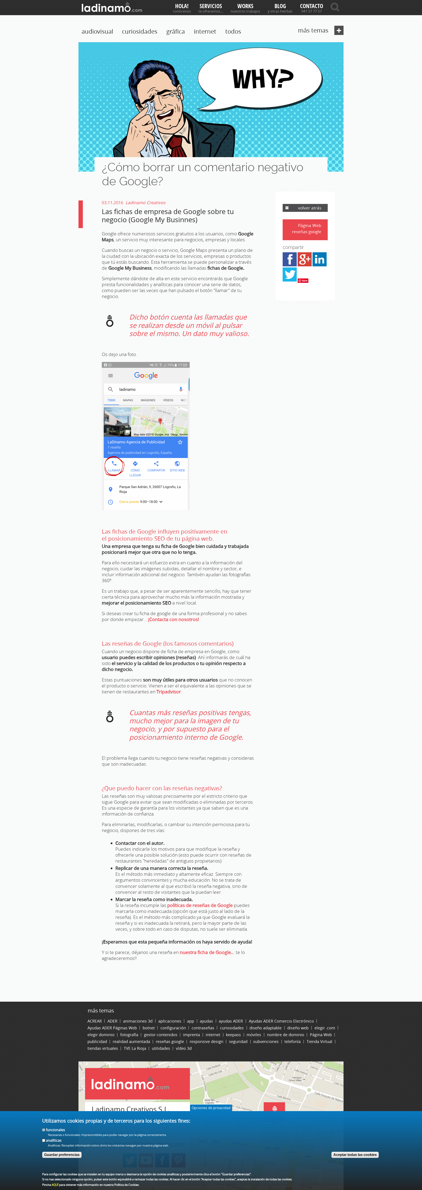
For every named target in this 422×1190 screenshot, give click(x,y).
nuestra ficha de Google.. (207, 952)
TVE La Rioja (135, 1048)
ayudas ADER (231, 1020)
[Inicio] (112, 7)
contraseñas (203, 1027)
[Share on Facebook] (290, 265)
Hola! (182, 6)
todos (233, 31)
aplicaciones (169, 1020)
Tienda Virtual (319, 1041)
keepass (233, 1034)
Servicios (211, 6)
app (190, 1020)
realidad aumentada (131, 1041)
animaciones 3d (138, 1020)
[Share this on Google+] (305, 265)
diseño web (298, 1027)
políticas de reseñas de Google (200, 905)
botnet (149, 1027)
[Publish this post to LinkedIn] (320, 265)
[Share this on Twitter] (290, 280)
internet (205, 31)
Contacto (311, 6)
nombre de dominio (285, 1034)
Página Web (309, 225)
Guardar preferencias (62, 1155)
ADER (112, 1020)
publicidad (97, 1041)
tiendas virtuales (102, 1048)
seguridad (238, 1041)
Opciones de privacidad (211, 1107)
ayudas (206, 1020)
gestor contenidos (160, 1034)
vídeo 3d (184, 1048)
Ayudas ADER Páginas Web (112, 1027)
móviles (254, 1034)
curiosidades (139, 31)
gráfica (175, 31)
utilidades (161, 1048)
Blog (280, 6)
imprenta (191, 1034)
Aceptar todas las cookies (355, 1155)
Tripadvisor (168, 692)
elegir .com (325, 1027)
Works (245, 6)
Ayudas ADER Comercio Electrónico (281, 1020)
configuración (173, 1027)
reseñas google (306, 232)
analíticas (54, 1140)
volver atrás (309, 208)
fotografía (129, 1034)
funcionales (55, 1129)
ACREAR (94, 1020)
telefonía (292, 1041)
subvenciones (266, 1041)
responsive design (206, 1041)
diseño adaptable (265, 1027)
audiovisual (97, 31)
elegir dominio (101, 1034)
